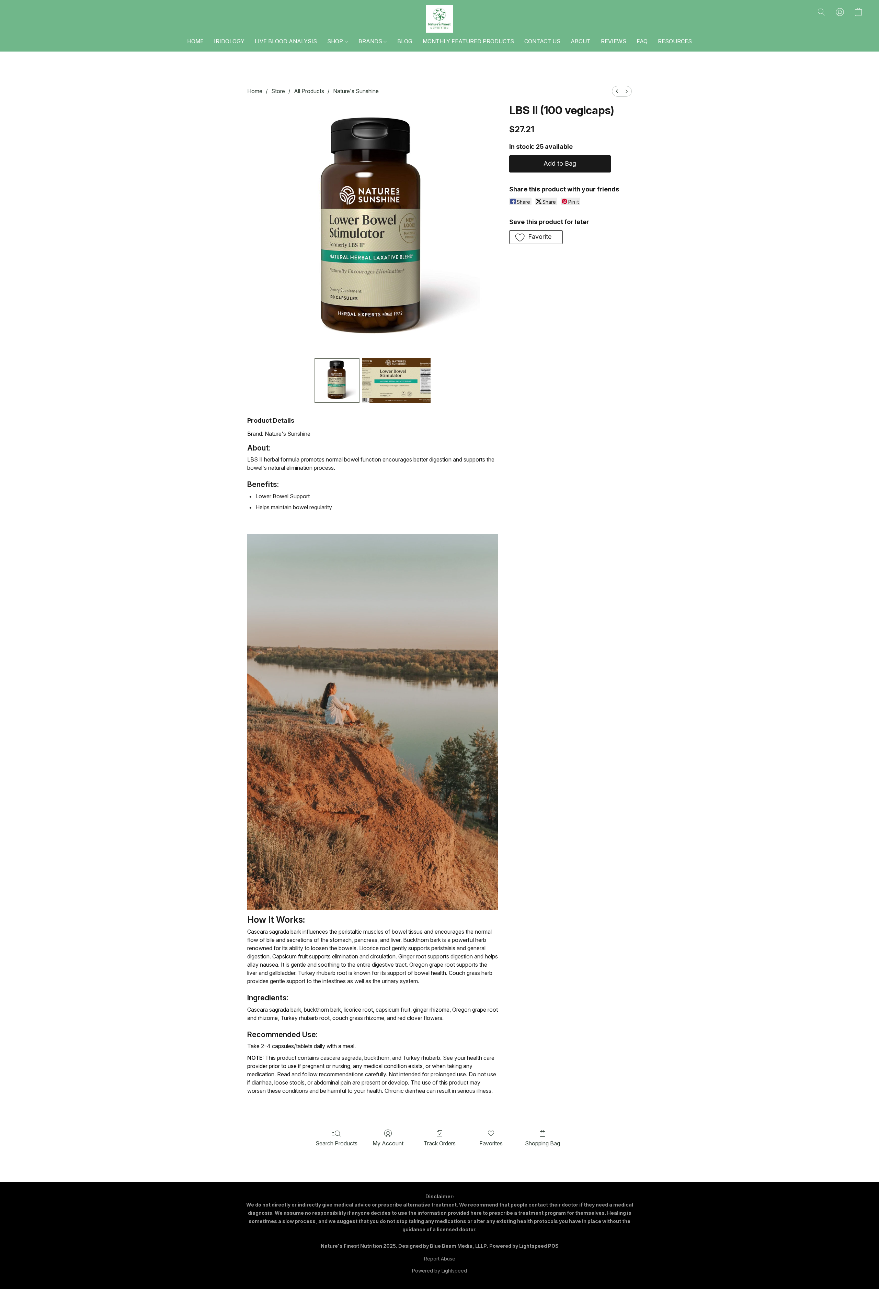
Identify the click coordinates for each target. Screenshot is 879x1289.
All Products (309, 91)
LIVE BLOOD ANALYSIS (286, 41)
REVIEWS (613, 41)
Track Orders (440, 1143)
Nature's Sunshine (356, 91)
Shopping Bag (542, 1143)
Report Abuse (439, 1259)
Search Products (336, 1143)
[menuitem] (617, 91)
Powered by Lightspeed (439, 1271)
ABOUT (581, 41)
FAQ (642, 41)
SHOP (335, 41)
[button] (439, 19)
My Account (388, 1143)
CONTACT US (542, 41)
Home (254, 91)
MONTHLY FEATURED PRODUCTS (468, 41)
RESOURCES (675, 41)
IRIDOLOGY (229, 41)
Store (278, 91)
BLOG (404, 41)
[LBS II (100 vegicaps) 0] (337, 380)
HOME (195, 41)
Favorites (491, 1143)
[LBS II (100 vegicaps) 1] (396, 380)
